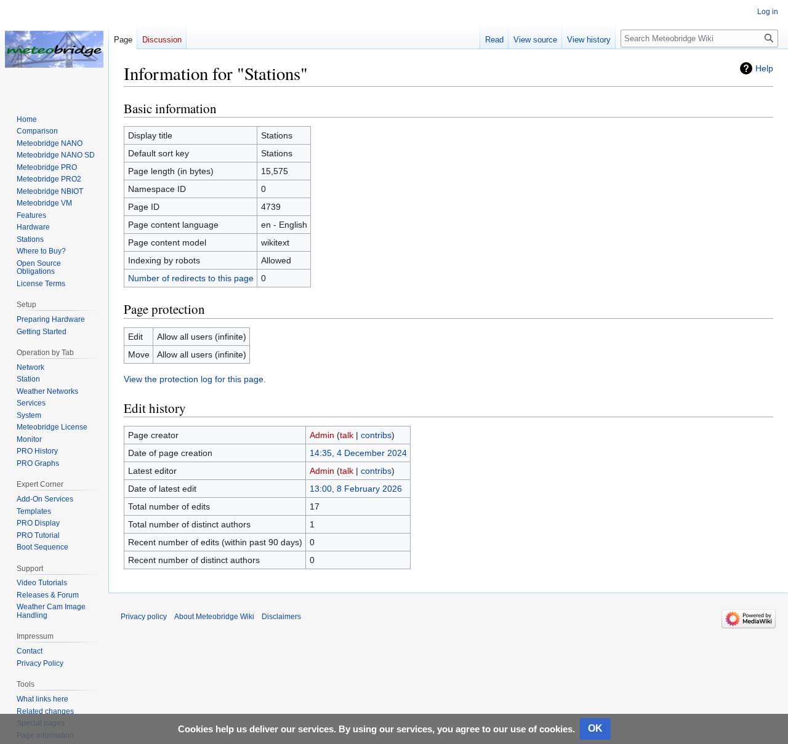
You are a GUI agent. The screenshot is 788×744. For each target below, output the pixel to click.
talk (346, 435)
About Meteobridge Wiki (214, 616)
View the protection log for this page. (195, 379)
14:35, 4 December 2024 (358, 453)
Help (764, 68)
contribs (376, 435)
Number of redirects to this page (191, 278)
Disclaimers (281, 616)
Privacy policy (144, 616)
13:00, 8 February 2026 (356, 489)
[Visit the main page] (54, 49)
